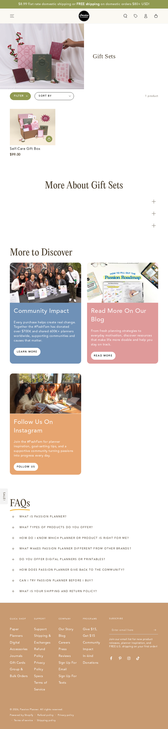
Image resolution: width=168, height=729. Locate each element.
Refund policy (45, 715)
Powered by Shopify (21, 715)
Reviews (65, 655)
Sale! (4, 496)
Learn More (27, 352)
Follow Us (26, 467)
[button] (125, 16)
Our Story (66, 629)
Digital (15, 642)
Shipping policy (46, 720)
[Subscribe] (156, 630)
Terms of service (23, 720)
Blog (62, 635)
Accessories (19, 649)
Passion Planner (29, 709)
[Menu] (12, 16)
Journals (16, 655)
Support (40, 629)
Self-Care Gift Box (25, 148)
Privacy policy (66, 715)
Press (63, 649)
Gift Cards (17, 662)
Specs (38, 676)
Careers (64, 642)
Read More (103, 355)
